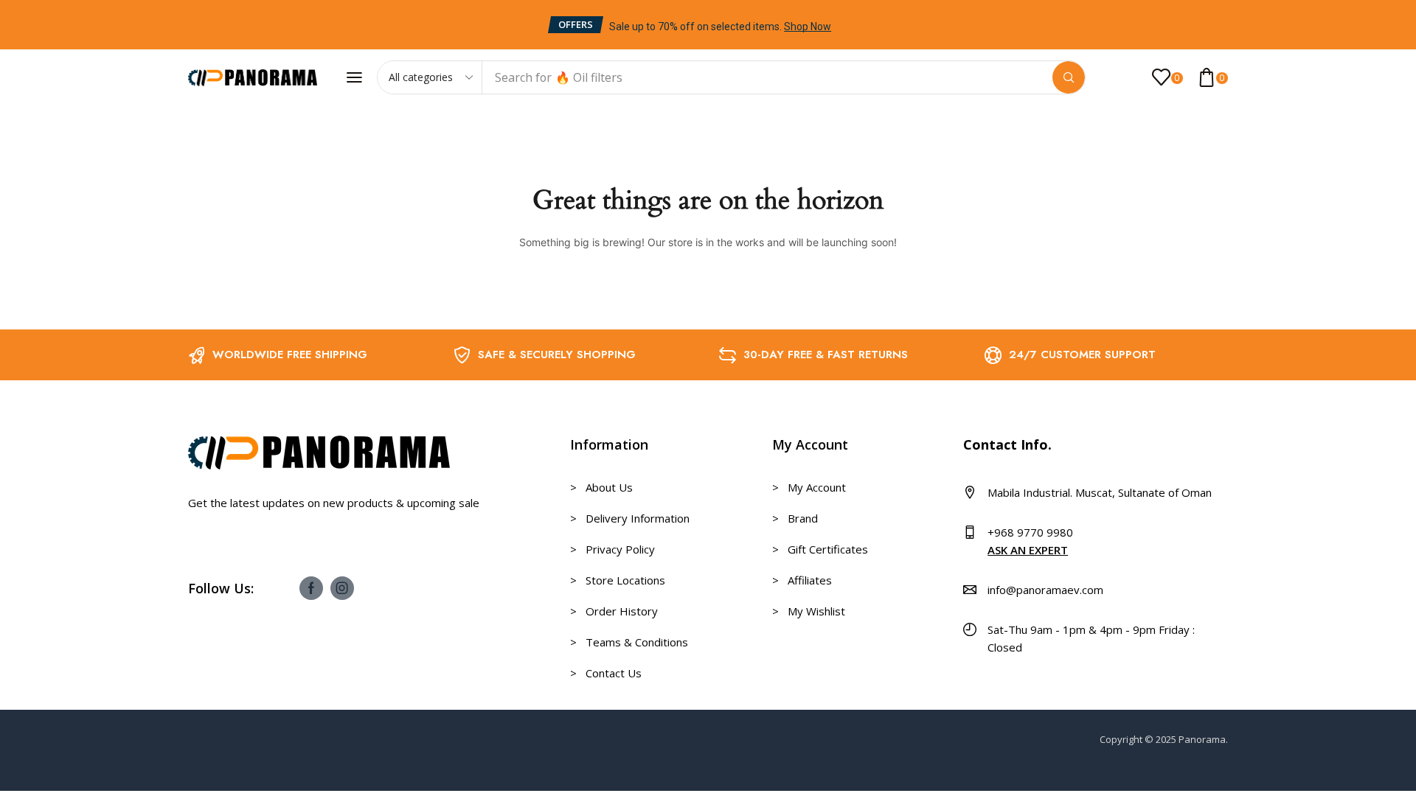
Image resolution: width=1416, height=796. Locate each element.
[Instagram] (342, 588)
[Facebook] (311, 588)
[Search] (1068, 77)
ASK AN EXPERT (1028, 549)
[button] (575, 24)
